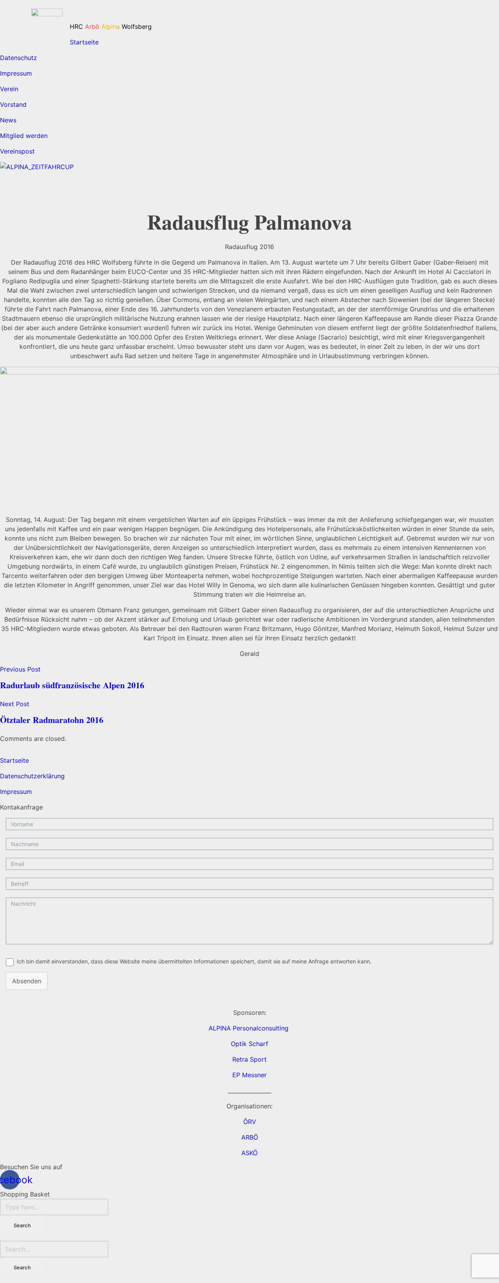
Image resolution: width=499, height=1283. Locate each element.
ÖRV (249, 1122)
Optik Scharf (249, 1044)
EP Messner (249, 1075)
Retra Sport (249, 1059)
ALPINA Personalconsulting (249, 1028)
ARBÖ (249, 1137)
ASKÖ (249, 1153)
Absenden (26, 981)
